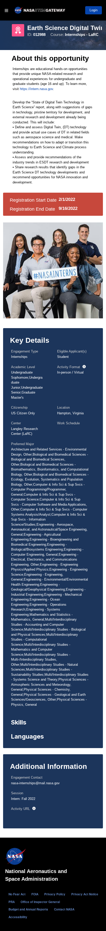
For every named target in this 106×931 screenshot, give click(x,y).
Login (94, 10)
